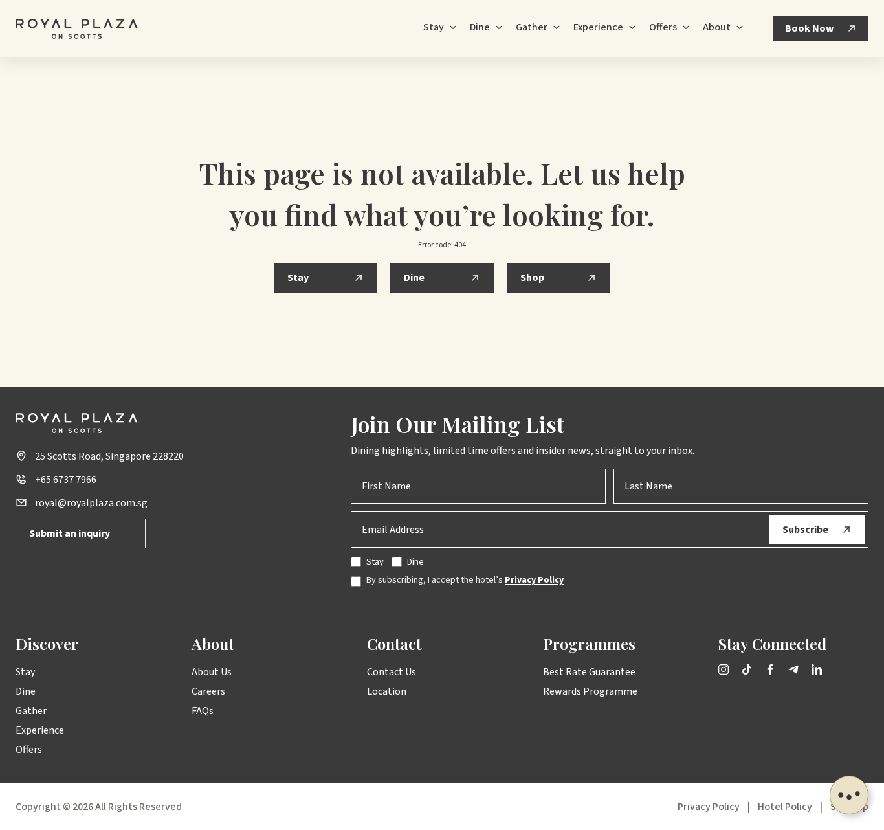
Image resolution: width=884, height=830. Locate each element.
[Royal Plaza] (77, 29)
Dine (26, 691)
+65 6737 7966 (65, 480)
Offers (29, 750)
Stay (25, 672)
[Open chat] (849, 795)
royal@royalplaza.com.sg (91, 503)
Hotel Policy (785, 807)
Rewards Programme (590, 691)
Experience (40, 730)
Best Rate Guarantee (589, 672)
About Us (212, 672)
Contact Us (391, 672)
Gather (31, 711)
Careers (208, 691)
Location (386, 691)
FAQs (203, 711)
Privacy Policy (534, 580)
